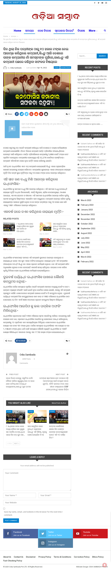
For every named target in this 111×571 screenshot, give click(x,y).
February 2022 (87, 261)
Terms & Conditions (62, 557)
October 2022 (87, 224)
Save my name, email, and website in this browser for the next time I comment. (33, 513)
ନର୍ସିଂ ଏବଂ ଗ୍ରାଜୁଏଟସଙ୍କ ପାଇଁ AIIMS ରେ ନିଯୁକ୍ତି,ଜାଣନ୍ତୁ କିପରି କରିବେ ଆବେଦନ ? (92, 157)
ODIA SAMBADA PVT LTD (98, 567)
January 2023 (87, 210)
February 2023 (87, 205)
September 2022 (88, 228)
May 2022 (85, 247)
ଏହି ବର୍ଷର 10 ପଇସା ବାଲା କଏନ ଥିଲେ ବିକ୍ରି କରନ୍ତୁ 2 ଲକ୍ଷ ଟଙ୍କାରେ (91, 146)
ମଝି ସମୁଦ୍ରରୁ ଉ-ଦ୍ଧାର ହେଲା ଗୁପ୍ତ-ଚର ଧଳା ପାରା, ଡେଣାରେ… (61, 241)
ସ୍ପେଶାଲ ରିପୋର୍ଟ (64, 30)
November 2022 (88, 219)
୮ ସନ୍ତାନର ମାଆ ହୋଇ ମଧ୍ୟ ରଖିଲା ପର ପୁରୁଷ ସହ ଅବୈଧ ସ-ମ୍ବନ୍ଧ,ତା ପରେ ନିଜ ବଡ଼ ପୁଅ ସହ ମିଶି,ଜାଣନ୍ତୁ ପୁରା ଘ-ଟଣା (92, 79)
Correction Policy (81, 557)
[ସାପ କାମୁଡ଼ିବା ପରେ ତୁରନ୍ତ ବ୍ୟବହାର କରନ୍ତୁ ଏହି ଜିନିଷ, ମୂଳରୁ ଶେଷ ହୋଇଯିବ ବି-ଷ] (45, 227)
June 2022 (85, 243)
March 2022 (86, 257)
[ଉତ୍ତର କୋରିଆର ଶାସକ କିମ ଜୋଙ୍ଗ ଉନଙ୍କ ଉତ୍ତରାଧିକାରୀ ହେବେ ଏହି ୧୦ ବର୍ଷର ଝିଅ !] (9, 242)
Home (17, 30)
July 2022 (85, 238)
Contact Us (18, 557)
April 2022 (85, 252)
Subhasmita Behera (89, 154)
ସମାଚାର (29, 30)
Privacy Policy (44, 557)
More (92, 30)
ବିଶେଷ (81, 30)
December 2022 (88, 214)
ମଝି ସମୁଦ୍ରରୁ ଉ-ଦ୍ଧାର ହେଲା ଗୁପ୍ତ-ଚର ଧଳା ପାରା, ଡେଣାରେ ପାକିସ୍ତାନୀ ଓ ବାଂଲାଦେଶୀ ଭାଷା (92, 115)
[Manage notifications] (104, 565)
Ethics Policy (98, 557)
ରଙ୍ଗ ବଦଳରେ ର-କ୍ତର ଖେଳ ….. (90, 124)
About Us (7, 557)
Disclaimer (31, 557)
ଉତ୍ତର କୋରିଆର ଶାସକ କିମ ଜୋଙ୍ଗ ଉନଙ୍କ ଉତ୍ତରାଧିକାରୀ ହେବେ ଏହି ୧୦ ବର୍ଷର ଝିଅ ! (91, 103)
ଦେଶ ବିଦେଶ (44, 30)
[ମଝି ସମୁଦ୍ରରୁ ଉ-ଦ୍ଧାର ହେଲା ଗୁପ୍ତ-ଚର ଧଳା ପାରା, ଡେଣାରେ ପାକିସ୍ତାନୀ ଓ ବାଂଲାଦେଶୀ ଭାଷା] (45, 242)
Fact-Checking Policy (12, 561)
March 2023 (86, 200)
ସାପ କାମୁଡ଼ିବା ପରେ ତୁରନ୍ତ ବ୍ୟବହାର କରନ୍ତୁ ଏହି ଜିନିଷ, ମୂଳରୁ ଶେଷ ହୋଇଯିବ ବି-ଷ (92, 91)
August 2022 (86, 233)
